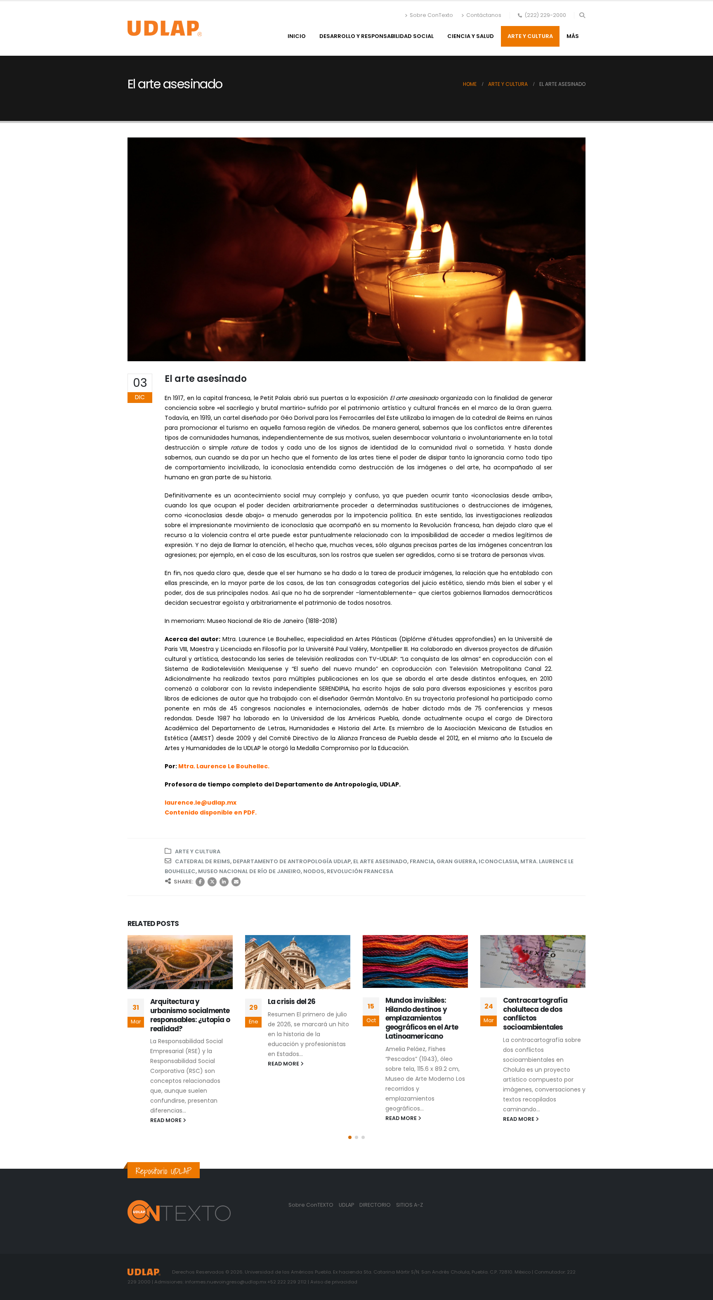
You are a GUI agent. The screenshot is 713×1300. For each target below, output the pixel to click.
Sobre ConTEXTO (310, 1204)
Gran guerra (456, 861)
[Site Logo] (164, 28)
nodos (313, 871)
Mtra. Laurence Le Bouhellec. (223, 766)
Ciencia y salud (470, 36)
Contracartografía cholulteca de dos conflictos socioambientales (417, 1013)
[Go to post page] (180, 962)
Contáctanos (483, 15)
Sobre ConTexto (431, 15)
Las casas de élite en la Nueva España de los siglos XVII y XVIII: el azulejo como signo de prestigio (540, 1018)
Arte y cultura (530, 36)
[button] (582, 15)
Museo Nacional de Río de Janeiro (249, 871)
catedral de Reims (202, 861)
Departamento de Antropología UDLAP (292, 861)
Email (236, 881)
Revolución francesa (360, 871)
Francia (422, 861)
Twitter (212, 881)
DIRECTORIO (375, 1204)
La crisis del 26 (174, 1001)
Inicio (297, 36)
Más (573, 36)
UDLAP (347, 1204)
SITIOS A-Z (409, 1204)
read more (166, 1063)
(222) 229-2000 (545, 15)
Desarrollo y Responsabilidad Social (376, 36)
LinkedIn (224, 881)
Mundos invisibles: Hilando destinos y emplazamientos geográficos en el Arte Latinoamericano (304, 1018)
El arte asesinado (380, 861)
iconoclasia (498, 861)
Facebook (200, 881)
